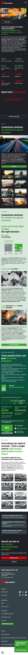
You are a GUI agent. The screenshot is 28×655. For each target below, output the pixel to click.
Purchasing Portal (5, 617)
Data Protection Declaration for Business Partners (14, 637)
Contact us (14, 561)
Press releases (5, 606)
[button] (2, 652)
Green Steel (20, 425)
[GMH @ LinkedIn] (20, 592)
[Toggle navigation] (26, 2)
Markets (14, 166)
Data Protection (5, 634)
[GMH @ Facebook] (26, 592)
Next (25, 15)
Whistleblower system (7, 623)
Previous (2, 15)
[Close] (27, 641)
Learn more (7, 22)
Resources (3, 620)
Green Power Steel (21, 428)
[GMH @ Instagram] (20, 595)
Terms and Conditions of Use (8, 644)
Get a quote (4, 595)
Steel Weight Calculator (7, 613)
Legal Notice (4, 641)
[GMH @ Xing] (23, 595)
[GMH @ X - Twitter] (23, 592)
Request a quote (14, 558)
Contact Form (4, 592)
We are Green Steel (14, 344)
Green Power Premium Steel (20, 432)
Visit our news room (14, 116)
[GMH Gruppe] (7, 2)
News (2, 603)
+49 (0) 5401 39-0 (8, 577)
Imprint (3, 631)
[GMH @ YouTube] (26, 595)
